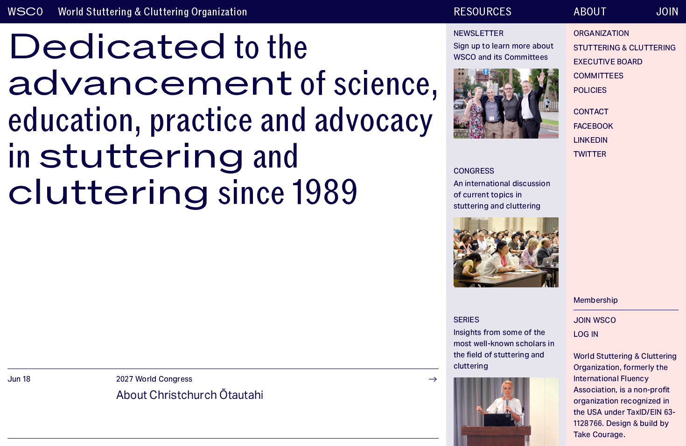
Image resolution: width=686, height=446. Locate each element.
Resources (483, 12)
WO (25, 12)
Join (667, 12)
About (590, 12)
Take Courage (598, 435)
